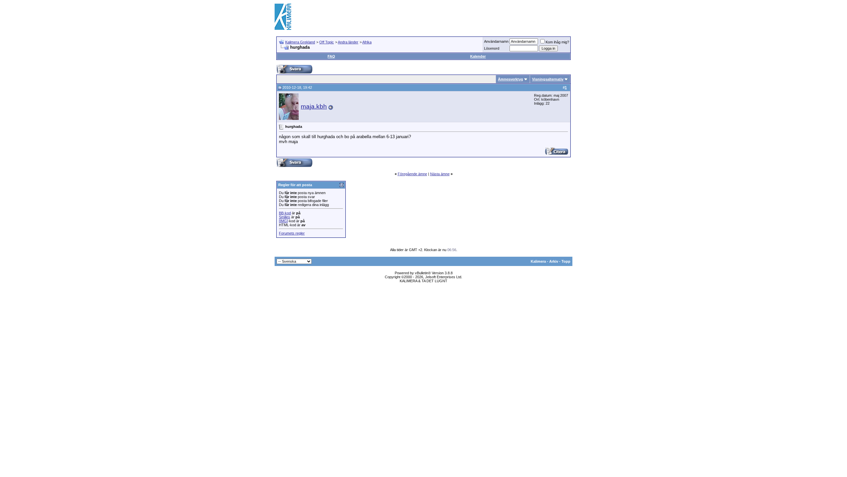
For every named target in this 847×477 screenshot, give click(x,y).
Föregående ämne (412, 174)
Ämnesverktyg (510, 79)
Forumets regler (292, 233)
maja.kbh (314, 106)
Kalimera (538, 261)
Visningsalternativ (547, 79)
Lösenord (491, 48)
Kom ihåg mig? (557, 42)
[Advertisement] (452, 16)
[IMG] (283, 221)
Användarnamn (496, 41)
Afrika (367, 42)
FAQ (331, 56)
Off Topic (326, 42)
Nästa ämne (440, 174)
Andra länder (348, 42)
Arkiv (553, 261)
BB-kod (285, 213)
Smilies (284, 217)
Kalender (478, 56)
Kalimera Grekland (300, 42)
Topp (565, 261)
